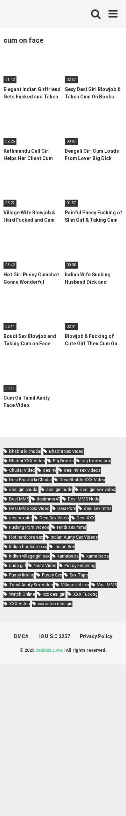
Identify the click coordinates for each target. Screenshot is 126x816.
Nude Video (45, 565)
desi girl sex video (97, 489)
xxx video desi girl (55, 603)
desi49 (49, 470)
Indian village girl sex (29, 556)
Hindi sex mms (71, 527)
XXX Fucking (85, 594)
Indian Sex (65, 546)
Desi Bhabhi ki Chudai (30, 479)
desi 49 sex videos (82, 470)
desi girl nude (59, 489)
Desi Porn (66, 508)
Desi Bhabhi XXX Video (82, 479)
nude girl (17, 565)
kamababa (68, 556)
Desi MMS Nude (83, 499)
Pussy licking (21, 575)
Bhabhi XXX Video (27, 460)
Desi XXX (86, 517)
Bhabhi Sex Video (66, 451)
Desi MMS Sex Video (29, 508)
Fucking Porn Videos (29, 527)
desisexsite (20, 517)
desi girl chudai (23, 489)
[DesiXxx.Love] (35, 14)
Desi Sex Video (54, 517)
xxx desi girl (54, 594)
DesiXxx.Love (49, 650)
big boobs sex (96, 460)
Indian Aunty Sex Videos (74, 537)
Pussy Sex (52, 575)
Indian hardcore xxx (28, 546)
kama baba (97, 556)
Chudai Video (22, 470)
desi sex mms (98, 508)
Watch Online (22, 594)
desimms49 (48, 499)
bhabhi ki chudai (25, 451)
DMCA (21, 636)
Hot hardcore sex (26, 537)
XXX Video (19, 603)
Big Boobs (63, 460)
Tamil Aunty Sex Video (31, 584)
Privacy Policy (96, 636)
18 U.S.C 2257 (54, 636)
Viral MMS (107, 584)
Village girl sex (75, 584)
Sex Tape (79, 575)
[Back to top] (113, 802)
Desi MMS (19, 499)
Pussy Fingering (80, 565)
